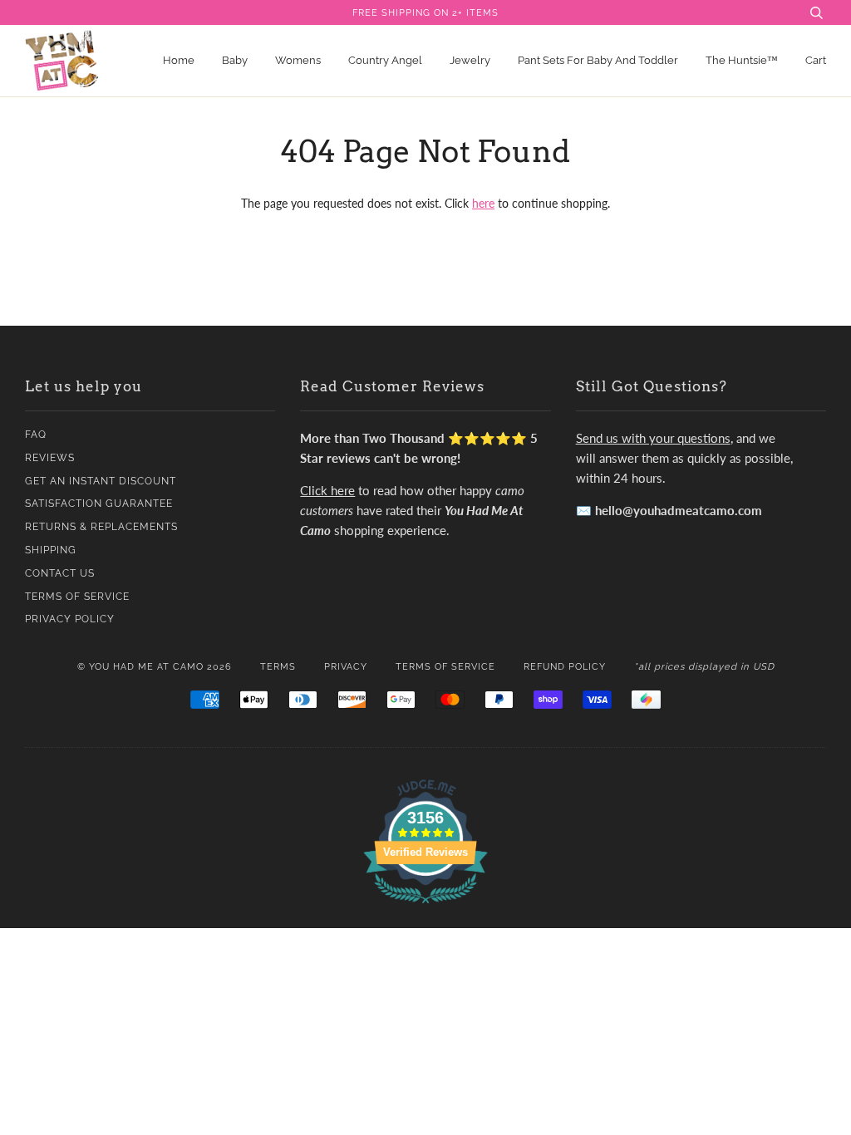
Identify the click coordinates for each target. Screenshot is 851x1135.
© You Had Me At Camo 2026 (154, 666)
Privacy (345, 666)
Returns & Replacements (101, 527)
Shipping (50, 550)
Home (178, 60)
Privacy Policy (70, 619)
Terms (278, 666)
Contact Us (60, 573)
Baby (235, 60)
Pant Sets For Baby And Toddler (598, 60)
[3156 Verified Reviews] (425, 906)
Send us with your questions (653, 437)
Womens (298, 60)
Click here (327, 490)
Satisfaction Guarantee (99, 503)
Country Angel (385, 60)
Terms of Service (77, 596)
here (483, 203)
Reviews (50, 458)
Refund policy (565, 666)
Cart (815, 60)
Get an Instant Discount (100, 481)
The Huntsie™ (742, 60)
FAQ (36, 434)
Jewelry (470, 60)
